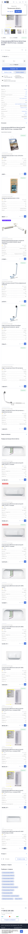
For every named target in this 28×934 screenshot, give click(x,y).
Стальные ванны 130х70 (7, 881)
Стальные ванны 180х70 (7, 872)
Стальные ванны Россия (7, 890)
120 (26, 93)
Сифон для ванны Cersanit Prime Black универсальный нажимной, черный (11, 326)
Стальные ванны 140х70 (7, 878)
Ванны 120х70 (18, 898)
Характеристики (5, 85)
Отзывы (3, 853)
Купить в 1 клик (7, 72)
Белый (25, 118)
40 (26, 91)
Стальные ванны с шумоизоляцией (10, 895)
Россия (25, 115)
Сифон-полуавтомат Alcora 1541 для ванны (12, 368)
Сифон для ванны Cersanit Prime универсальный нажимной (14, 283)
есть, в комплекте (23, 98)
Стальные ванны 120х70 (7, 884)
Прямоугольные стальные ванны (9, 887)
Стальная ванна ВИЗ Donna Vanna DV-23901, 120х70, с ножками (13, 627)
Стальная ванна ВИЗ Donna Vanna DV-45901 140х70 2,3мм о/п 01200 (12, 832)
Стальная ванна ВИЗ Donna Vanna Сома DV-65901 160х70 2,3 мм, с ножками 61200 (12, 791)
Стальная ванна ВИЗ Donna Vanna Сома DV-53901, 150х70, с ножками (12, 463)
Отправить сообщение (9, 919)
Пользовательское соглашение (18, 928)
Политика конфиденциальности (5, 928)
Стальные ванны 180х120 (8, 875)
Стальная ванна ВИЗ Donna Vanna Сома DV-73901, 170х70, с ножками (12, 504)
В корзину (12, 68)
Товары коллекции (5, 434)
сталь (25, 96)
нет (26, 94)
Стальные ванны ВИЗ (7, 893)
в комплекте (24, 111)
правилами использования (7, 932)
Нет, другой (10, 11)
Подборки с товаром (6, 864)
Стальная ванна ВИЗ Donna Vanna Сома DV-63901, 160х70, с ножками (12, 545)
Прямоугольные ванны (7, 898)
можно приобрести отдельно (21, 104)
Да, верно (18, 11)
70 (26, 109)
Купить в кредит (20, 72)
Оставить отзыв (21, 859)
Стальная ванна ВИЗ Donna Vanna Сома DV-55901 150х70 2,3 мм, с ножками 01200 (12, 709)
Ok (21, 931)
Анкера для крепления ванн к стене (10, 198)
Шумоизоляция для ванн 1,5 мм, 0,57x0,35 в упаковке (12, 156)
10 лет (25, 89)
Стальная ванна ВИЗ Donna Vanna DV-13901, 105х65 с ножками (13, 668)
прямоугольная (23, 107)
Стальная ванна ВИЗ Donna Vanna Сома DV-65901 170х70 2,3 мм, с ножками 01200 (12, 750)
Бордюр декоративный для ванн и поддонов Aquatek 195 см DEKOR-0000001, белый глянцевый (13, 242)
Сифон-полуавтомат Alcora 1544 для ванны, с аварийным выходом (13, 411)
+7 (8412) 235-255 (7, 911)
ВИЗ (26, 113)
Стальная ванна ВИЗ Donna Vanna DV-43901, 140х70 (13, 586)
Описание (3, 123)
